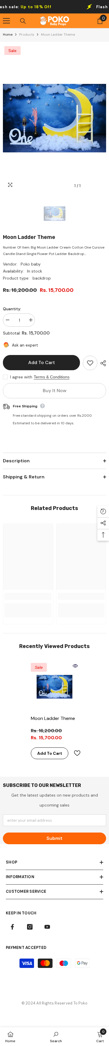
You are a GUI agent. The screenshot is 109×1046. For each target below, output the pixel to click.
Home (7, 34)
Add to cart (41, 362)
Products (26, 34)
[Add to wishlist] (90, 363)
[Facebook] (12, 926)
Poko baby (31, 264)
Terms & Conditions (51, 377)
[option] (54, 118)
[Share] (101, 363)
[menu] (6, 20)
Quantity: (12, 308)
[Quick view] (75, 665)
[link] (28, 596)
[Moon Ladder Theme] (54, 686)
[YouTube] (47, 926)
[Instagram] (29, 926)
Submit (54, 838)
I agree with (21, 377)
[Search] (22, 21)
